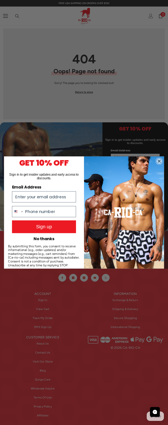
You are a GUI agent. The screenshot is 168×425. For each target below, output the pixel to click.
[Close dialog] (159, 161)
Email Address (27, 187)
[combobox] (17, 211)
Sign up (44, 226)
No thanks (44, 238)
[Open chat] (155, 412)
